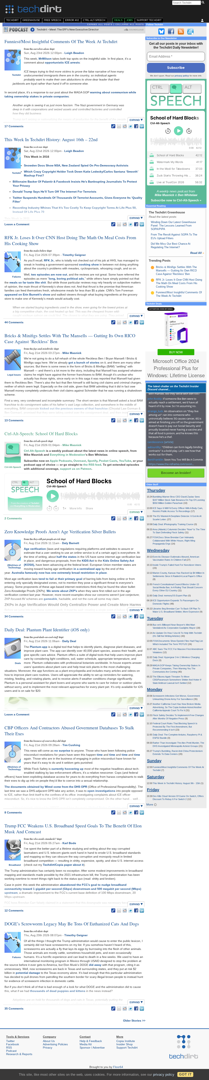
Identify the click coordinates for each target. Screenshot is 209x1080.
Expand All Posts (99, 24)
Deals (118, 20)
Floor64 (118, 1067)
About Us (49, 1041)
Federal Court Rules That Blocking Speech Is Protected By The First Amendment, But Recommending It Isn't (175, 726)
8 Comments (13, 812)
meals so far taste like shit (27, 282)
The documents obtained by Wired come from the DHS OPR (45, 786)
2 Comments (13, 518)
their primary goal (70, 578)
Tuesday (155, 618)
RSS (9, 1047)
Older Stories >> (134, 1020)
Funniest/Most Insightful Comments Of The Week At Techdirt (60, 41)
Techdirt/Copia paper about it (63, 864)
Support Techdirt (149, 20)
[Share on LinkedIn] (142, 126)
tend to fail (46, 578)
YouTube (125, 460)
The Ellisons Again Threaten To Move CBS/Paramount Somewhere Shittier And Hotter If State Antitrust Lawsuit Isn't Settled (177, 679)
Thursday (156, 490)
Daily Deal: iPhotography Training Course (173, 524)
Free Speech (52, 20)
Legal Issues (14, 375)
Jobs (129, 20)
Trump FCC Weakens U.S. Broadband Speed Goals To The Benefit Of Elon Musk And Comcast (73, 829)
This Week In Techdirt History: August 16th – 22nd (51, 139)
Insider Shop (124, 1044)
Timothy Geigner (74, 255)
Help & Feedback (91, 1041)
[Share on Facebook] (136, 126)
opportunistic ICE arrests (62, 62)
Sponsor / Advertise (92, 1047)
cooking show (89, 264)
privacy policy (182, 76)
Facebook (12, 1044)
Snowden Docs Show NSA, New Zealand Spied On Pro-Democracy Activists (76, 165)
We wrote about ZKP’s (62, 590)
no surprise (62, 750)
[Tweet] (130, 126)
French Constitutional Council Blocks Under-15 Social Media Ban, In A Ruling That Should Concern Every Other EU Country (178, 587)
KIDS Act (88, 560)
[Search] (204, 2)
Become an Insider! (176, 473)
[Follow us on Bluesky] (161, 31)
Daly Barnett (70, 543)
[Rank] (152, 267)
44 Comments (13, 322)
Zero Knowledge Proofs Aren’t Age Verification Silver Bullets (60, 531)
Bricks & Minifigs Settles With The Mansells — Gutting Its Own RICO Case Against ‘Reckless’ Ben (69, 338)
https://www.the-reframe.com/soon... (171, 464)
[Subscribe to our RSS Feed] (181, 31)
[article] (168, 442)
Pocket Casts (108, 460)
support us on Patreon (75, 468)
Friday (153, 790)
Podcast (11, 1050)
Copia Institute (125, 1041)
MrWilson (45, 58)
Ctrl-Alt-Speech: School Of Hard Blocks (41, 433)
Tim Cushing (71, 745)
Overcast (79, 460)
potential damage (28, 972)
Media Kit (86, 1044)
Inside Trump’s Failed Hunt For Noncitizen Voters (177, 565)
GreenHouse (31, 20)
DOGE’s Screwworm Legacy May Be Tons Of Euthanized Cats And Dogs (71, 924)
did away (95, 964)
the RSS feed (92, 464)
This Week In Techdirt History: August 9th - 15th (177, 783)
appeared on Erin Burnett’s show (27, 294)
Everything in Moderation (67, 454)
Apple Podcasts (61, 460)
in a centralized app (87, 568)
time (100, 754)
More (150, 804)
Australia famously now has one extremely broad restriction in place (59, 572)
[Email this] (119, 126)
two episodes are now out (49, 274)
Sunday (154, 761)
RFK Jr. (49, 260)
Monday (154, 689)
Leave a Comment (16, 224)
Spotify (92, 460)
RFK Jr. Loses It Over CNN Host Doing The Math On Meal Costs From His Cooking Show (70, 240)
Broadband (15, 865)
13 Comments (13, 420)
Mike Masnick (71, 353)
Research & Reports (19, 1054)
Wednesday (158, 550)
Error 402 (72, 20)
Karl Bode (69, 843)
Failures (16, 277)
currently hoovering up (67, 768)
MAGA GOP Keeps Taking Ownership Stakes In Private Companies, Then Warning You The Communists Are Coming (176, 668)
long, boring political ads (66, 278)
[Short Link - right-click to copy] (113, 126)
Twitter (10, 1041)
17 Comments (13, 126)
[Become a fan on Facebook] (171, 31)
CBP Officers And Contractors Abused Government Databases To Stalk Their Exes (69, 730)
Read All (197, 252)
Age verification (35, 548)
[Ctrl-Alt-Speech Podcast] (176, 95)
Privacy (47, 1047)
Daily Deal (69, 641)
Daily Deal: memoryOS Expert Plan (170, 595)
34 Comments (13, 616)
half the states (67, 556)
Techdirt (16, 75)
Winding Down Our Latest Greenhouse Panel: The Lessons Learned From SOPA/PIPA (173, 226)
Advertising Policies (55, 1044)
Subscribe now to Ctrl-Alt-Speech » (176, 200)
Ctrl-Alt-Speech (94, 20)
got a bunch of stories (83, 362)
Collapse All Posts (130, 24)
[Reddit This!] (125, 126)
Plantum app (38, 646)
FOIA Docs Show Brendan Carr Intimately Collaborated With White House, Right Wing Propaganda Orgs (174, 540)
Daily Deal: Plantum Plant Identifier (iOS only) (46, 630)
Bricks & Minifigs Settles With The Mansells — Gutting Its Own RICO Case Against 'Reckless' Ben (176, 271)
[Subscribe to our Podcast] (190, 31)
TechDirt (12, 20)
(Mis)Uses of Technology (14, 566)
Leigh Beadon (74, 53)
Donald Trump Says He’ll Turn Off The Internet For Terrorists (54, 191)
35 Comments (13, 1008)
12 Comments (13, 910)
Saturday (155, 777)
